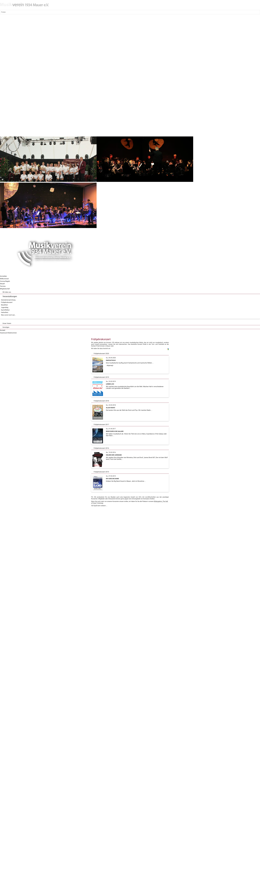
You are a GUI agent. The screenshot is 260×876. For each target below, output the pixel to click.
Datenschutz (12, 333)
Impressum (4, 333)
